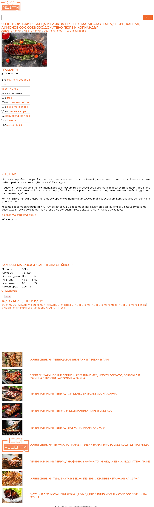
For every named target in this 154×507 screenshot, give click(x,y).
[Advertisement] (77, 151)
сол (4, 84)
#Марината (82, 304)
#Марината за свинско (17, 307)
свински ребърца (18, 79)
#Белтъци (9, 304)
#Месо (61, 307)
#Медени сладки (44, 307)
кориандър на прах (17, 115)
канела (11, 120)
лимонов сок (15, 124)
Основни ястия (11, 30)
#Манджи (67, 304)
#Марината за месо (104, 304)
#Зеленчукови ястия (31, 304)
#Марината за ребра (132, 304)
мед (9, 97)
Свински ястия (54, 30)
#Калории (53, 304)
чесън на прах (18, 111)
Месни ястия (33, 30)
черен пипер (10, 88)
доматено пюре (17, 106)
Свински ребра (76, 30)
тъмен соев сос (20, 102)
